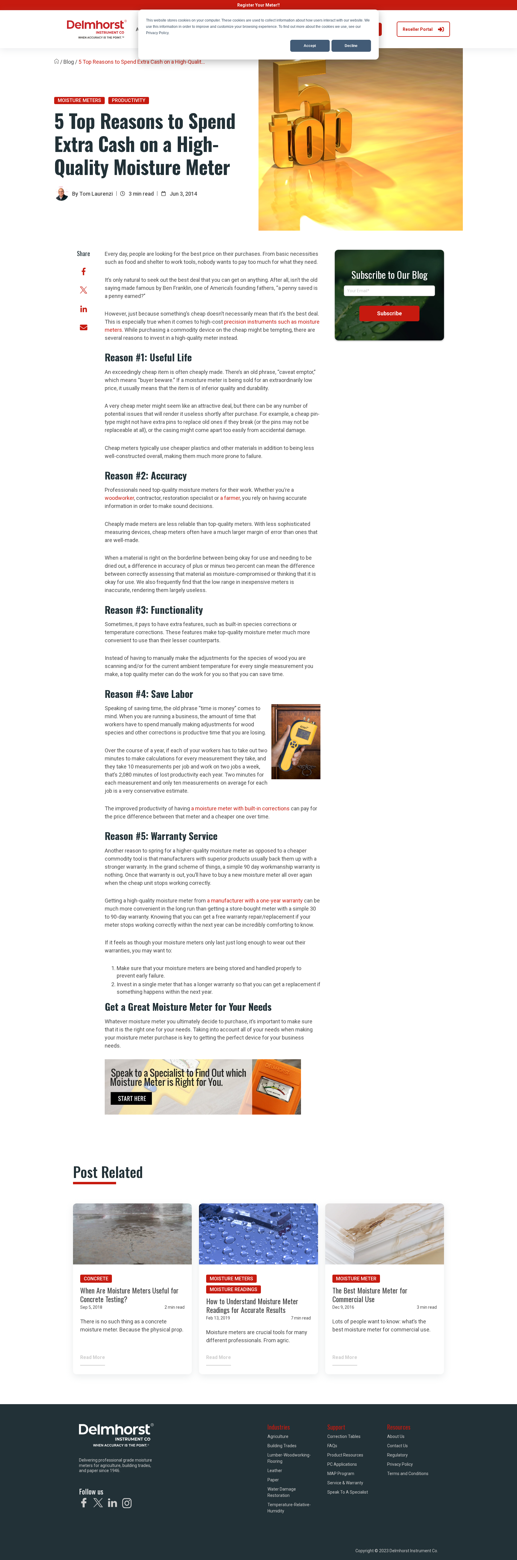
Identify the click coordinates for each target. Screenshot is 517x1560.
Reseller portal (418, 29)
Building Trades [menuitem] (281, 1445)
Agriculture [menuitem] (277, 1436)
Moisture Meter (356, 1279)
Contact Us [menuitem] (397, 1445)
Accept (310, 46)
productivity (128, 100)
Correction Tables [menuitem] (344, 1436)
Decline (351, 46)
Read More (92, 1357)
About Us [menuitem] (396, 1436)
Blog (68, 62)
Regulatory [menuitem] (397, 1455)
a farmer (230, 498)
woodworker (119, 498)
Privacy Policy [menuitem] (400, 1464)
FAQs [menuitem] (332, 1445)
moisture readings (233, 1289)
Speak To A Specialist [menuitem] (347, 1492)
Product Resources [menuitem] (345, 1455)
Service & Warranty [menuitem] (345, 1482)
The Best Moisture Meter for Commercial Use (369, 1294)
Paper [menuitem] (273, 1479)
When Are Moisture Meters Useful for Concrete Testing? (129, 1294)
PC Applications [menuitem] (342, 1464)
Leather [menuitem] (274, 1470)
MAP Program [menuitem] (340, 1473)
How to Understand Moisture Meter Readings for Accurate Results (252, 1305)
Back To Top (415, 1547)
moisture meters (79, 100)
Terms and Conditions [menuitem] (407, 1473)
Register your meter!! (258, 5)
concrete (96, 1279)
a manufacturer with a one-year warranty (255, 900)
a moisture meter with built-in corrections (240, 808)
